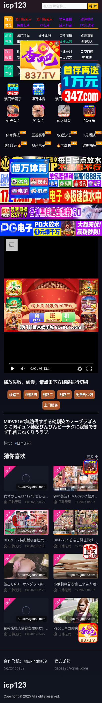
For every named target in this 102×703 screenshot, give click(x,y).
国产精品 (23, 35)
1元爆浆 (89, 135)
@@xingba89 (14, 668)
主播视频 (23, 41)
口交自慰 (86, 51)
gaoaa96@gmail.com (71, 668)
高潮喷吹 (86, 73)
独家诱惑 (44, 73)
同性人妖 (44, 51)
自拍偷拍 (65, 35)
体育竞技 (13, 135)
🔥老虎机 (63, 145)
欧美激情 (86, 35)
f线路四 (31, 395)
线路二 (48, 395)
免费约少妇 (84, 395)
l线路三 (64, 395)
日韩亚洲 (44, 35)
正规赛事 (38, 135)
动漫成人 (86, 41)
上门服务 (51, 405)
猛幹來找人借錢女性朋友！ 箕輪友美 (32, 628)
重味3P (87, 57)
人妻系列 (65, 68)
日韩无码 (65, 41)
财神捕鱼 (89, 145)
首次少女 (65, 73)
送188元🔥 (12, 145)
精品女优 (44, 68)
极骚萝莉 (86, 68)
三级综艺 (65, 57)
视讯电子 (38, 145)
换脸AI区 (44, 57)
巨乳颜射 (65, 51)
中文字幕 (44, 41)
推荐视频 (23, 51)
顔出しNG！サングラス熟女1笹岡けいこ (35, 584)
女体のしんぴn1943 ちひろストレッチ (33, 496)
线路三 (14, 395)
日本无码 (24, 443)
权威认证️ (64, 135)
